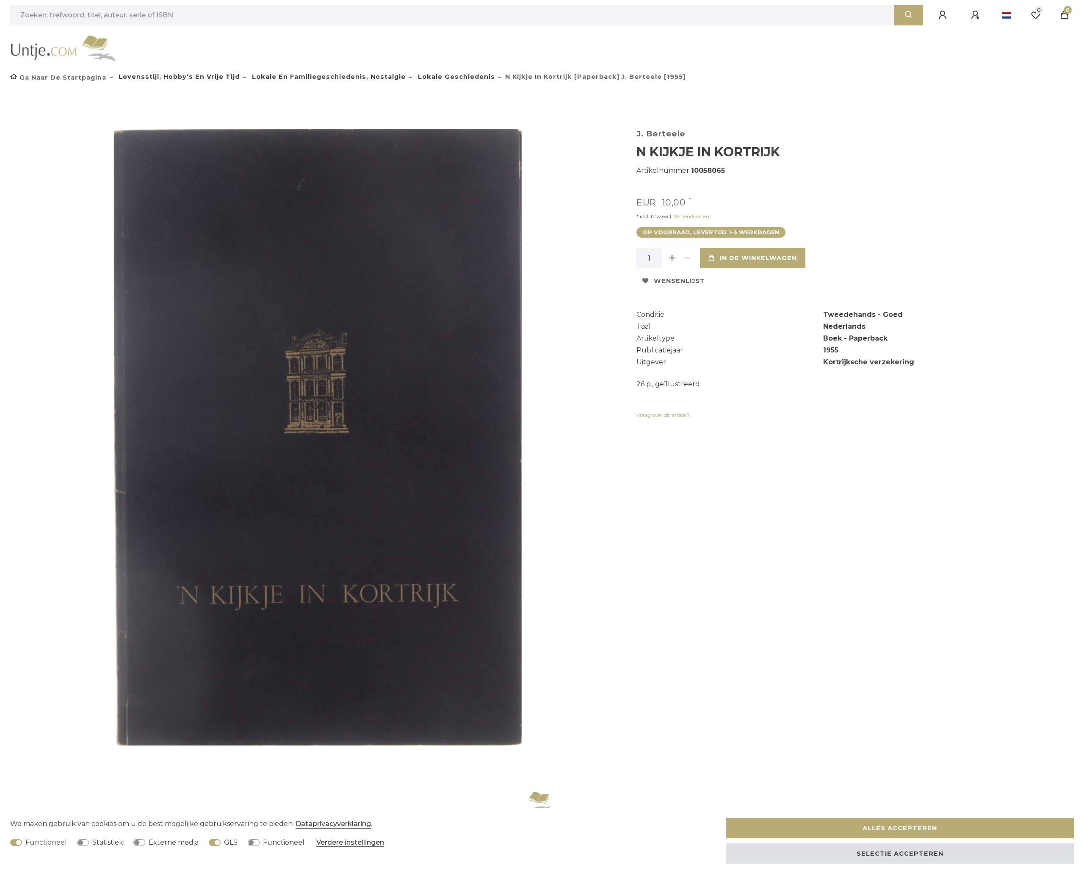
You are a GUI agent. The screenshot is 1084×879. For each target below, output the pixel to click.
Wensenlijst (679, 281)
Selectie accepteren (900, 853)
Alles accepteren (900, 828)
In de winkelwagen (758, 258)
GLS (231, 842)
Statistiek (107, 842)
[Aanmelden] (944, 15)
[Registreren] (976, 15)
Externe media (174, 842)
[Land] (1006, 15)
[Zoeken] (908, 15)
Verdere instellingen (350, 842)
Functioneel (46, 842)
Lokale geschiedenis (455, 76)
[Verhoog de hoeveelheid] (672, 258)
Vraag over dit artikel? (663, 415)
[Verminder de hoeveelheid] (687, 258)
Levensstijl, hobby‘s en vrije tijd (178, 76)
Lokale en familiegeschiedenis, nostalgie (328, 76)
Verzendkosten (690, 216)
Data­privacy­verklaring (333, 824)
